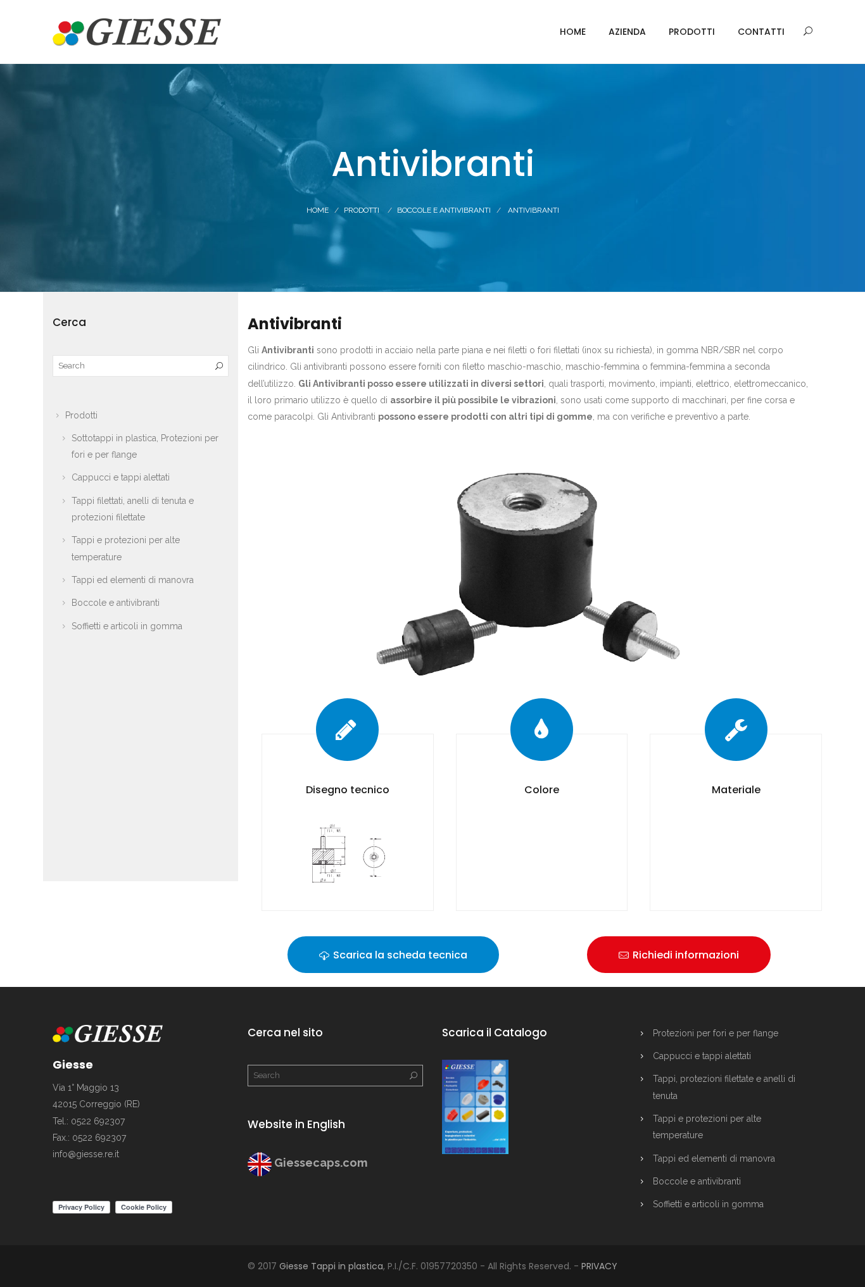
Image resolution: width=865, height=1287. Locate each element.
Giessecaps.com (320, 1162)
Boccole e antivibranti (116, 603)
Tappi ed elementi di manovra (133, 580)
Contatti (761, 31)
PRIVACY (599, 1266)
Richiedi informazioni (684, 955)
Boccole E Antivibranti (444, 210)
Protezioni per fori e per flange (715, 1033)
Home (573, 31)
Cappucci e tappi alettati (121, 477)
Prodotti (692, 31)
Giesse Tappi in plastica (331, 1266)
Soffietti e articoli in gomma (127, 626)
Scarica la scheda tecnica (399, 955)
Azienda (627, 31)
